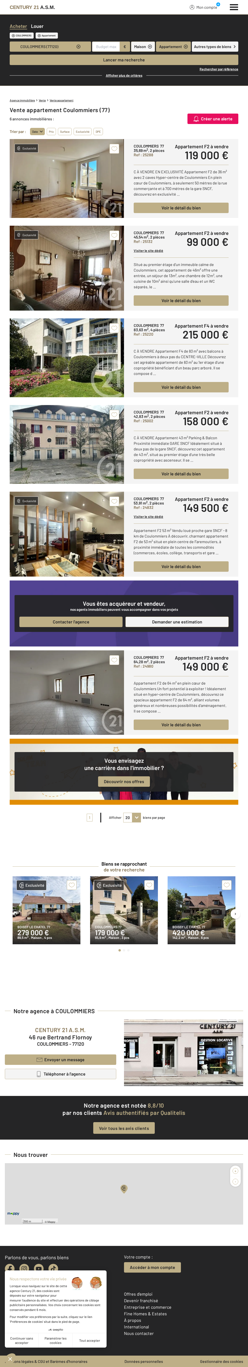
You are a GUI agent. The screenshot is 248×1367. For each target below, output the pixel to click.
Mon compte (206, 7)
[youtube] (39, 1269)
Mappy (51, 1222)
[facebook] (10, 1269)
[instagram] (24, 1269)
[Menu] (234, 6)
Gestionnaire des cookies (221, 1361)
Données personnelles (143, 1361)
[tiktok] (53, 1269)
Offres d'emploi (138, 1294)
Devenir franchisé (141, 1300)
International (136, 1326)
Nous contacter (139, 1333)
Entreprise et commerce (147, 1307)
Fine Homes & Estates (145, 1313)
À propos (132, 1320)
